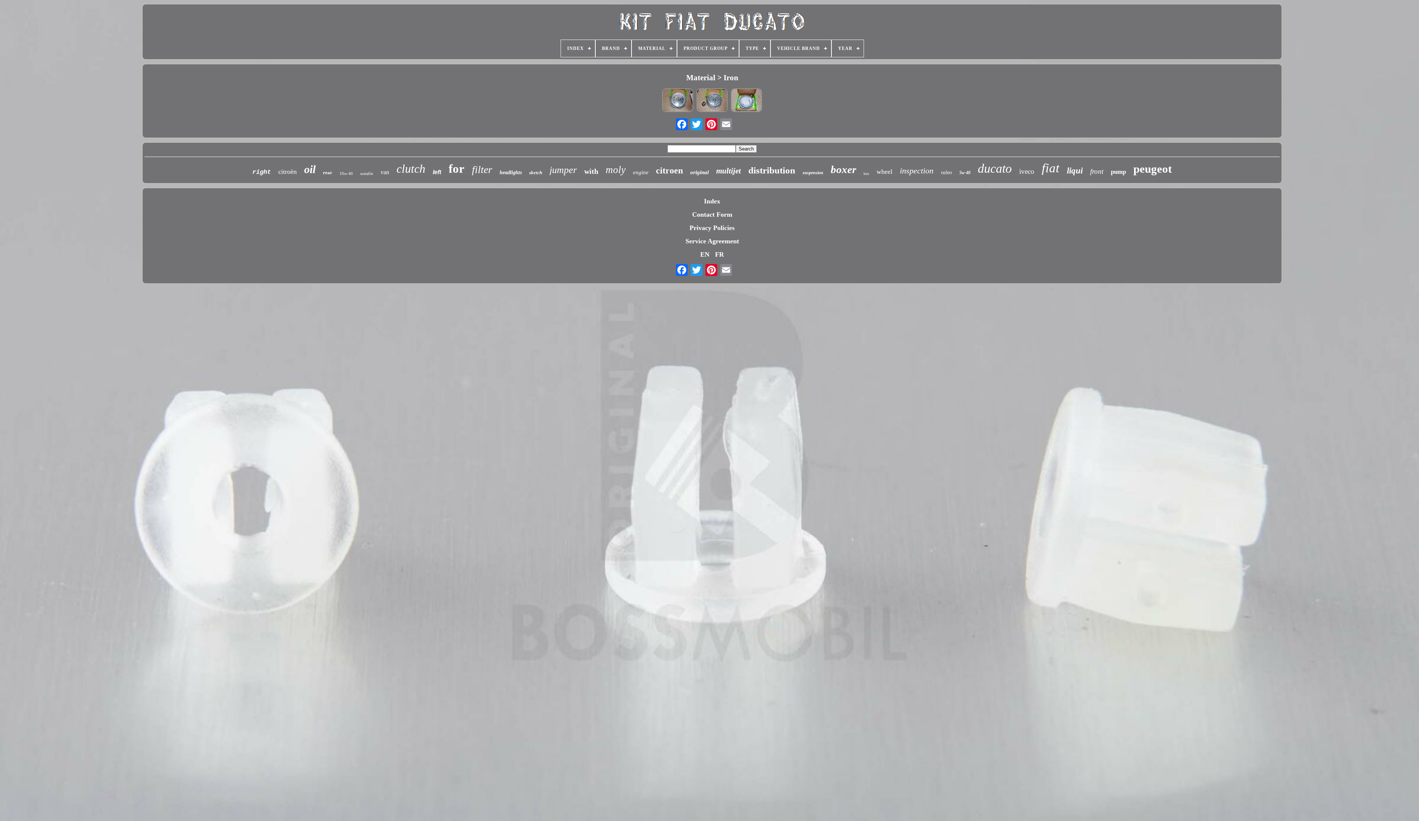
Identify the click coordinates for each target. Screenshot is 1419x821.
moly (616, 169)
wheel (884, 171)
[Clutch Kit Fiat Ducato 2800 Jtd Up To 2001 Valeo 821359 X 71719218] (712, 101)
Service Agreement (712, 241)
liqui (1075, 170)
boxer (843, 169)
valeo (946, 172)
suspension (813, 172)
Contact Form (712, 214)
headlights (511, 172)
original (699, 172)
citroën (287, 171)
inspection (916, 170)
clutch (411, 168)
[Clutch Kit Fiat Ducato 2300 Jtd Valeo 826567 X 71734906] (746, 101)
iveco (1026, 171)
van (385, 172)
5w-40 (964, 172)
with (591, 171)
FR (719, 254)
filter (482, 169)
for (457, 168)
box (866, 174)
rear (327, 172)
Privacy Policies (712, 228)
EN (705, 254)
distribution (771, 170)
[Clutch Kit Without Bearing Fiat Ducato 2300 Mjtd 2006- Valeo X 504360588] (677, 101)
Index (712, 201)
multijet (728, 170)
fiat (1050, 168)
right (261, 172)
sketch (535, 172)
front (1096, 171)
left (437, 172)
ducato (995, 168)
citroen (669, 170)
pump (1118, 171)
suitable (366, 173)
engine (641, 172)
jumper (563, 170)
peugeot (1152, 168)
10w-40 (346, 173)
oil (310, 169)
